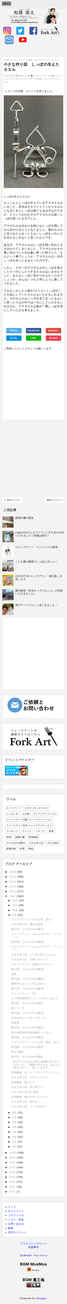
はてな (13, 338)
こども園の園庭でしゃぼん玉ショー (36, 561)
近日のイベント (17, 1232)
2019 (13, 1157)
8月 (14, 1112)
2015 (13, 1177)
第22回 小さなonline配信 (27, 988)
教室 (51, 831)
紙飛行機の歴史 (24, 517)
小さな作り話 (36, 842)
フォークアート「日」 (24, 993)
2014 (13, 1181)
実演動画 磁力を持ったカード (29, 1096)
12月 (15, 900)
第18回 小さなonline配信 (27, 1037)
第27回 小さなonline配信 (27, 928)
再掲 (9, 837)
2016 (13, 1172)
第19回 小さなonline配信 (27, 1027)
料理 (22, 848)
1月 (14, 1146)
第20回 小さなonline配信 (27, 1012)
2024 (13, 881)
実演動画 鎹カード (23, 1082)
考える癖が (17, 1051)
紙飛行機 (20, 837)
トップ (12, 1206)
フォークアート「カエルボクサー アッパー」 (36, 948)
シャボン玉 (12, 813)
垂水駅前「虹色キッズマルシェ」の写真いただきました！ (39, 592)
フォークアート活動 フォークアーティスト (29, 819)
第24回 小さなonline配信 (27, 969)
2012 (13, 1191)
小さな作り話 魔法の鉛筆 (27, 924)
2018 (13, 1162)
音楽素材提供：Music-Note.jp (34, 1255)
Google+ (53, 330)
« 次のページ (12, 499)
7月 (14, 1117)
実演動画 (33, 837)
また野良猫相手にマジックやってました (35, 998)
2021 (13, 896)
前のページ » (55, 499)
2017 (12, 1167)
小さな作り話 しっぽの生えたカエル (33, 954)
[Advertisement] (33, 458)
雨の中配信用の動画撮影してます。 (32, 1032)
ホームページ (16, 1211)
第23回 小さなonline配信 (27, 978)
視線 (14, 973)
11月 (15, 905)
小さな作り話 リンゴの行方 (28, 1106)
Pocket (53, 338)
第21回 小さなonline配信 (27, 1003)
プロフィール (16, 1215)
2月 (14, 1141)
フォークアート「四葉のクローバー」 (33, 964)
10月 (15, 910)
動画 (10, 1228)
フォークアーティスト (45, 813)
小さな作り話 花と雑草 (25, 1091)
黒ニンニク (17, 1008)
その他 (25, 813)
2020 (13, 1152)
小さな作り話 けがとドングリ (29, 1077)
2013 (13, 1186)
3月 (14, 1136)
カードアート (14, 808)
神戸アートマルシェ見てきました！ (36, 605)
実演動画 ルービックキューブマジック (35, 1072)
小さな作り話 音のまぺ (25, 1101)
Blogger (41, 1298)
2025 (13, 876)
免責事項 (33, 1247)
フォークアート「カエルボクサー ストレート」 (36, 935)
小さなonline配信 (16, 842)
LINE (33, 338)
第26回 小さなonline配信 (27, 941)
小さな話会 (53, 842)
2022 (13, 891)
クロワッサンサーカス (36, 808)
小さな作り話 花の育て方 (27, 1087)
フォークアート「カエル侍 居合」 (32, 919)
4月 (14, 1131)
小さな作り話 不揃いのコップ (29, 959)
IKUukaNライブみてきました (28, 1017)
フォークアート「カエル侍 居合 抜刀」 (36, 1042)
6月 (14, 1122)
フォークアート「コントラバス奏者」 (37, 547)
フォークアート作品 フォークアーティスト (29, 825)
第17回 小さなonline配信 (27, 1056)
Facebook (33, 330)
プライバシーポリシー (33, 1243)
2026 (13, 871)
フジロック (12, 831)
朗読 (31, 848)
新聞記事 (11, 848)
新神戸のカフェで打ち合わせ (28, 983)
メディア (40, 831)
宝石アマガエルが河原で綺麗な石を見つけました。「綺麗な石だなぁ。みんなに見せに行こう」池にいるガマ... (36, 1064)
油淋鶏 (15, 1022)
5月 (14, 1127)
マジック (27, 831)
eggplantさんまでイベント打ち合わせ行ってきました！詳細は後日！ (39, 534)
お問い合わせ (16, 1223)
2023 (13, 886)
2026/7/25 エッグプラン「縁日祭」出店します (38, 577)
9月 (14, 915)
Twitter (13, 330)
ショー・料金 (16, 1219)
